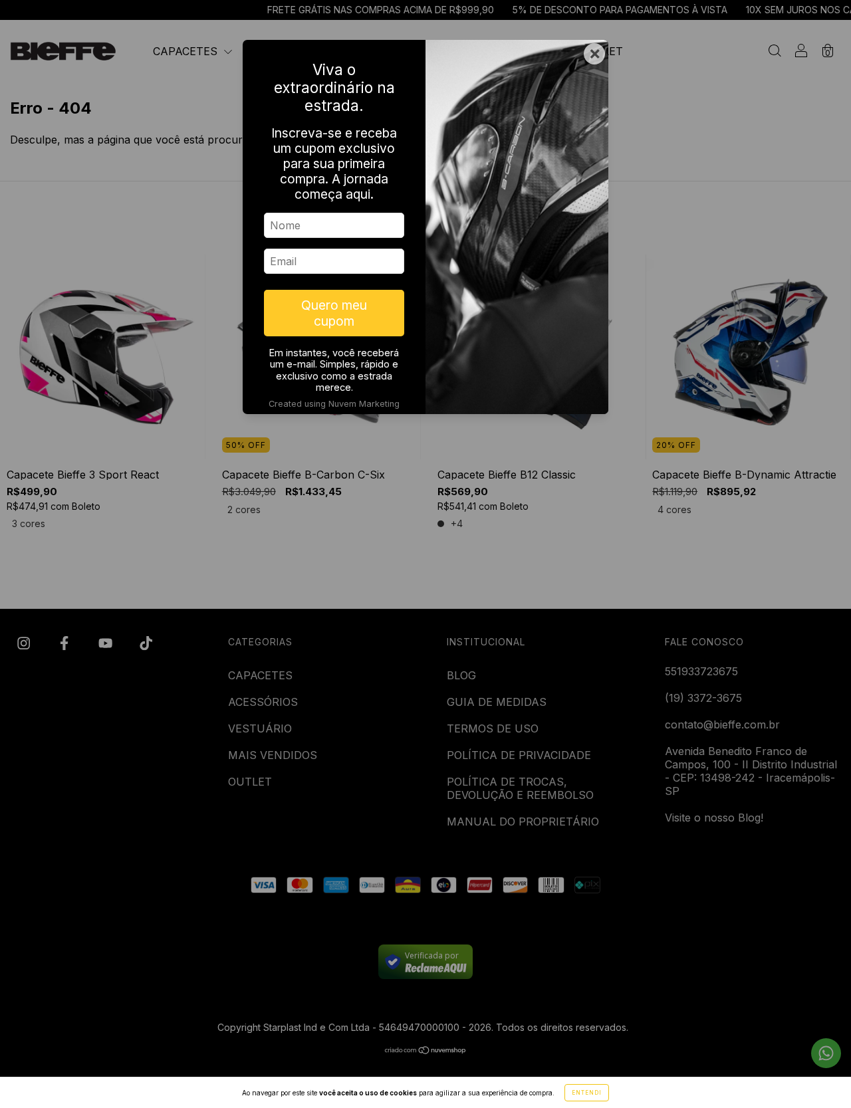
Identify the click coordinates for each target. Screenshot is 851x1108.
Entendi (587, 1092)
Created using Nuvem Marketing (334, 404)
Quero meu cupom (334, 313)
